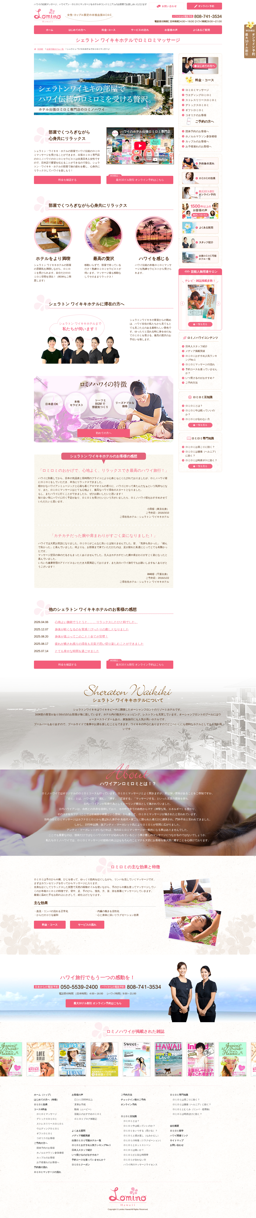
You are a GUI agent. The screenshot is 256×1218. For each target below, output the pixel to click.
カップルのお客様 (46, 1157)
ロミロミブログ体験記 (85, 1119)
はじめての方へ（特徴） (46, 1099)
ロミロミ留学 (177, 1130)
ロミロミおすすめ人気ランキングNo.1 (92, 1145)
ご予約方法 (191, 382)
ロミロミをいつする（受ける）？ (140, 1130)
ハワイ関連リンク (179, 1135)
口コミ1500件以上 (83, 1099)
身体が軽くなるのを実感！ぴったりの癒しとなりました (92, 629)
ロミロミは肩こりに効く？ (200, 446)
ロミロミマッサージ (197, 89)
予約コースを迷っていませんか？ (89, 1159)
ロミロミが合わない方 (197, 419)
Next (218, 304)
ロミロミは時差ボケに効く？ (201, 460)
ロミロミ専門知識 (179, 1094)
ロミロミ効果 (41, 1104)
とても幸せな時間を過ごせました (77, 651)
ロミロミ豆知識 (129, 1116)
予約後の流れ (41, 1167)
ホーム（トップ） (43, 1094)
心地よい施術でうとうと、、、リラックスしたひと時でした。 (96, 622)
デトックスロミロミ (197, 105)
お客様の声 (77, 1094)
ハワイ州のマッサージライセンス (140, 1164)
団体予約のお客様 (46, 1148)
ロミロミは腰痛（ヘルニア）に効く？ (192, 1104)
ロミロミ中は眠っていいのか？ (139, 1126)
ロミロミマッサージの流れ (200, 364)
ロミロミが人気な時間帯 (135, 1155)
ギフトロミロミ (194, 110)
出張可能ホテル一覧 (55, 49)
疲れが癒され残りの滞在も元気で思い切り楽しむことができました (99, 643)
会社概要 (174, 1126)
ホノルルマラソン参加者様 (201, 136)
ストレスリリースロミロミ (201, 100)
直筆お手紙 (80, 1104)
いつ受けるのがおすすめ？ (200, 378)
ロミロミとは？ (194, 405)
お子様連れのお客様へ (198, 146)
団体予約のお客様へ (197, 131)
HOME (40, 49)
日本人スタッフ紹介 (196, 346)
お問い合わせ (177, 1145)
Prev (182, 304)
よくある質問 (78, 1130)
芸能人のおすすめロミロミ (88, 1114)
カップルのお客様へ (197, 141)
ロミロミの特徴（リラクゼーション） (142, 1140)
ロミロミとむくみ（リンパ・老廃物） (192, 1109)
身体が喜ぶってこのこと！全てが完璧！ (81, 636)
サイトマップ (177, 1140)
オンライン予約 (129, 1104)
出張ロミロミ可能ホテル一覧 (86, 1140)
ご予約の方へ (41, 1143)
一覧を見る (201, 324)
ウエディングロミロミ (198, 94)
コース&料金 (40, 1109)
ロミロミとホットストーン (137, 1145)
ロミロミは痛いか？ (133, 1150)
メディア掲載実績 (195, 351)
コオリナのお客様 (195, 115)
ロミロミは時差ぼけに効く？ (187, 1114)
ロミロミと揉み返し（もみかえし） (141, 1135)
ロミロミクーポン (81, 1164)
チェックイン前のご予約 (133, 1099)
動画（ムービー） (83, 1109)
